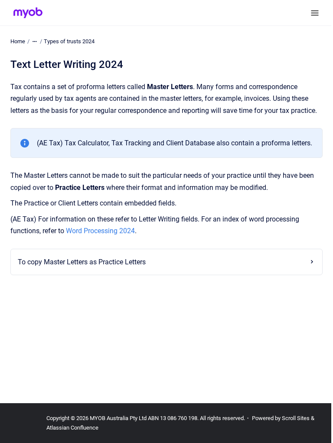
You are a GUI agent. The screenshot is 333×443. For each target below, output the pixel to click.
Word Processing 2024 (100, 231)
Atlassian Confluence (72, 427)
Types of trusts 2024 (69, 41)
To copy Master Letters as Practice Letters (82, 285)
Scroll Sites (296, 418)
